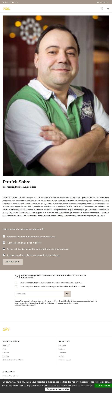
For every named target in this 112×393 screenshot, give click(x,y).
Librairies (62, 353)
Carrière (6, 353)
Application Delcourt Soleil (13, 360)
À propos (6, 345)
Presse (61, 356)
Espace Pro (104, 2)
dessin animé (32, 216)
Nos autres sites (12, 2)
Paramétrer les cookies (58, 389)
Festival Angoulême (10, 376)
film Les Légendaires (62, 216)
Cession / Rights (65, 360)
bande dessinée (50, 201)
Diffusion (62, 345)
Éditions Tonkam (30, 204)
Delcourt (33, 213)
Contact (6, 356)
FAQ (4, 349)
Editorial (62, 349)
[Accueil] (28, 8)
